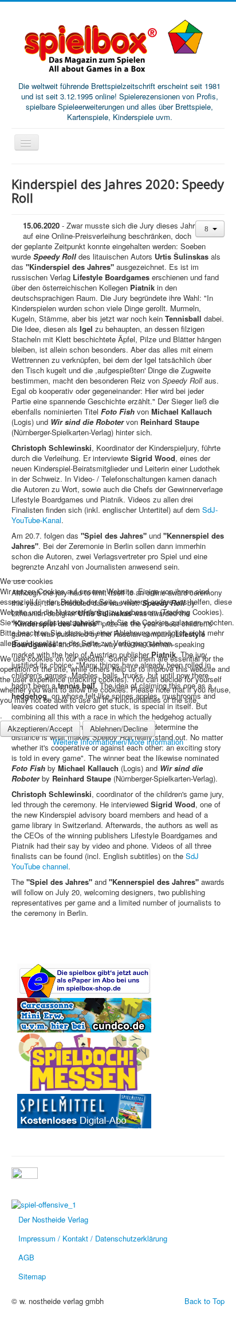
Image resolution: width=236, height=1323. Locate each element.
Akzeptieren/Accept (40, 728)
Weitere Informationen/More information (118, 741)
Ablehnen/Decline (119, 728)
